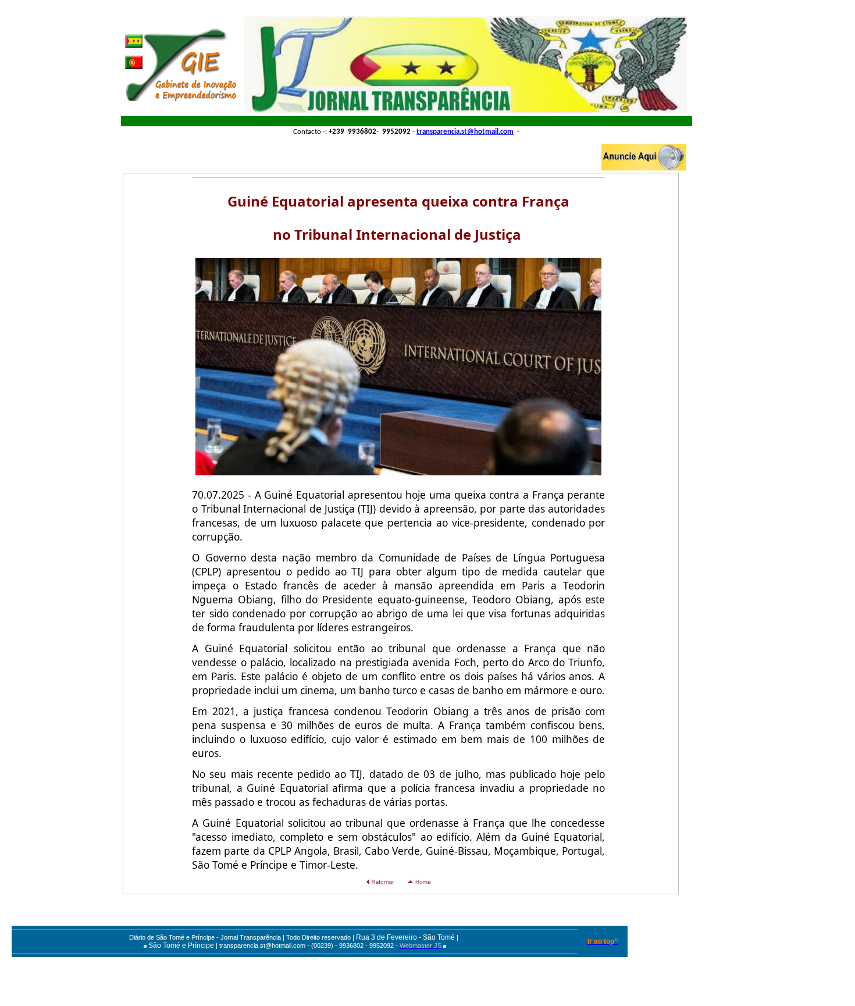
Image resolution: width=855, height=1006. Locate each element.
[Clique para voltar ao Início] (180, 64)
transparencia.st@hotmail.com (465, 132)
